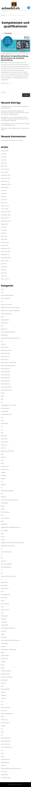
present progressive (6, 677)
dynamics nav (5, 469)
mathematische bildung (8, 628)
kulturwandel (5, 603)
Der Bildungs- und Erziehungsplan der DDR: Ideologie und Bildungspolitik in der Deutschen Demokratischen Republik (14, 119)
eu (2, 487)
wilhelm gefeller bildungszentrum (11, 768)
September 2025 (6, 184)
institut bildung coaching (8, 576)
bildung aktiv (5, 347)
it (1, 579)
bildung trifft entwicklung (8, 362)
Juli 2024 (3, 227)
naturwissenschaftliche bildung (10, 640)
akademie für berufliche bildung (10, 307)
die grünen (4, 445)
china (2, 420)
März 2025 (4, 202)
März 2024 (4, 239)
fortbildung (4, 503)
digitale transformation (7, 451)
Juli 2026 (3, 154)
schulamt (3, 710)
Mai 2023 (3, 270)
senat (2, 716)
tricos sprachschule (6, 747)
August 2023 (5, 260)
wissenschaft (4, 774)
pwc (2, 686)
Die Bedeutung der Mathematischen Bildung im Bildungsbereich (15, 107)
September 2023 (6, 257)
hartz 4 (3, 539)
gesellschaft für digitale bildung (10, 527)
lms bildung (4, 616)
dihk (2, 454)
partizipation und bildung (8, 649)
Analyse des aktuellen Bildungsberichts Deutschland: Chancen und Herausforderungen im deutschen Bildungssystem (15, 112)
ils (1, 570)
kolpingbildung (5, 594)
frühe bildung (5, 512)
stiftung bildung (5, 738)
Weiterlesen (5, 83)
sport (2, 732)
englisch (3, 472)
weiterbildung (5, 762)
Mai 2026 (3, 160)
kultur (3, 600)
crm (2, 426)
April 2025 (4, 199)
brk (2, 402)
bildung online (5, 356)
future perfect (5, 518)
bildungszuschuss (6, 387)
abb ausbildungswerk (7, 295)
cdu (2, 417)
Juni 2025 (4, 193)
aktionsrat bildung (6, 313)
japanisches (4, 585)
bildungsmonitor (6, 377)
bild (2, 341)
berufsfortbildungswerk (8, 332)
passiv (2, 652)
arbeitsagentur (5, 320)
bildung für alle (5, 353)
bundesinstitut (5, 408)
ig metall (3, 561)
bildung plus (4, 359)
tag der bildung (5, 744)
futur (2, 515)
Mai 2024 (3, 233)
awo (2, 326)
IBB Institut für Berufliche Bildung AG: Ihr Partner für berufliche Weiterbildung (14, 58)
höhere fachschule (6, 552)
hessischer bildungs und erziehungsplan (12, 542)
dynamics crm (5, 466)
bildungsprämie (5, 381)
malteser (3, 619)
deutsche (3, 435)
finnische (3, 497)
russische (3, 695)
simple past (4, 719)
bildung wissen (5, 368)
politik (2, 668)
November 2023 (5, 251)
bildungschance (5, 374)
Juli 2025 (3, 190)
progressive (4, 680)
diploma (3, 457)
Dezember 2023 (5, 248)
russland (3, 698)
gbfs (2, 521)
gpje (2, 533)
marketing (4, 622)
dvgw (2, 463)
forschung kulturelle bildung (9, 500)
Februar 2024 (5, 242)
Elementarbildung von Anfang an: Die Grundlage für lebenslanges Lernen (15, 124)
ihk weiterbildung (6, 567)
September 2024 (6, 221)
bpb (2, 399)
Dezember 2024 (5, 212)
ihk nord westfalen (6, 564)
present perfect (5, 674)
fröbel (2, 509)
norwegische (4, 643)
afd (2, 301)
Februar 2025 (5, 205)
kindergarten (5, 588)
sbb (2, 704)
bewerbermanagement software (10, 338)
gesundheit (4, 530)
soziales (3, 726)
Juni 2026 (4, 157)
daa (2, 432)
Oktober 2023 (5, 254)
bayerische (4, 329)
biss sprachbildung (6, 390)
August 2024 (5, 224)
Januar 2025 (4, 208)
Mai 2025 (3, 196)
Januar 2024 (4, 245)
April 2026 (4, 163)
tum (2, 750)
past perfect (4, 658)
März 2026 (4, 166)
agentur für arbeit (6, 304)
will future (4, 771)
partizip (3, 646)
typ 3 (2, 753)
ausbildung (4, 323)
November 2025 (5, 178)
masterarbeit (4, 625)
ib (1, 555)
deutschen (4, 439)
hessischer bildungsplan (8, 545)
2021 (2, 292)
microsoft (3, 637)
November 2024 (5, 215)
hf (1, 548)
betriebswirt (4, 335)
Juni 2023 (4, 267)
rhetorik (3, 692)
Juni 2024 (4, 230)
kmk (2, 591)
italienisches (4, 582)
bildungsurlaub (5, 384)
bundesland (4, 411)
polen (2, 664)
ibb (2, 558)
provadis (3, 683)
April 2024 (4, 236)
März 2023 (4, 276)
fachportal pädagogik (7, 490)
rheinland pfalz (5, 689)
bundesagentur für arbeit (8, 405)
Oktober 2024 (5, 218)
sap (2, 701)
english (3, 478)
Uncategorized (5, 54)
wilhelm (3, 765)
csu (2, 429)
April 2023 (4, 273)
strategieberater (5, 741)
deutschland (4, 442)
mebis (2, 634)
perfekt (3, 661)
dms (2, 460)
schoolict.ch (11, 8)
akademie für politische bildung (10, 310)
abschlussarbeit (5, 298)
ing (2, 573)
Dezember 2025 (5, 175)
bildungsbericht (5, 371)
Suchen (3, 92)
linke (2, 613)
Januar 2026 (4, 172)
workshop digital (6, 777)
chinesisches (4, 423)
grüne (3, 536)
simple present (5, 722)
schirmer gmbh (5, 707)
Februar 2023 (5, 279)
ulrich (2, 756)
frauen (3, 506)
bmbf (2, 393)
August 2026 (4, 150)
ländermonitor (5, 609)
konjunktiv (4, 597)
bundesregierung (6, 414)
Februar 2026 (5, 169)
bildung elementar (6, 350)
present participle (6, 671)
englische (3, 475)
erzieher (3, 484)
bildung (3, 344)
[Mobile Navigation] (28, 7)
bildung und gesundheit (8, 365)
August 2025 (4, 187)
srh (2, 735)
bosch (2, 396)
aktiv (2, 316)
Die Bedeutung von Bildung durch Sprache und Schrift (15, 129)
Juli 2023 (3, 263)
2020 (2, 289)
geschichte (4, 524)
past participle (5, 655)
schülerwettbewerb (7, 713)
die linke (3, 448)
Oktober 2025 (5, 181)
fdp (2, 494)
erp (2, 481)
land (2, 606)
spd (2, 729)
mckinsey (3, 631)
